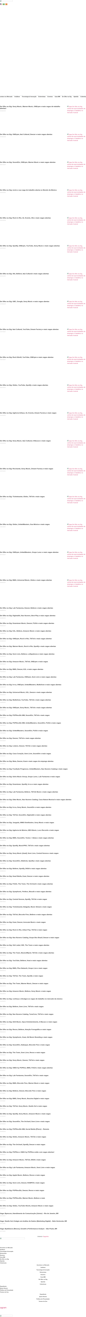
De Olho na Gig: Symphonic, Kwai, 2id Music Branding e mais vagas (26, 1037)
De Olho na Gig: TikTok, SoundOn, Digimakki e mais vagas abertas (25, 815)
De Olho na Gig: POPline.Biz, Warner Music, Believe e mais (22, 1198)
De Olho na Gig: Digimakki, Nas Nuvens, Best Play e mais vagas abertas (27, 615)
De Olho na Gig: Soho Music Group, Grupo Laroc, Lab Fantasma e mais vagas (30, 776)
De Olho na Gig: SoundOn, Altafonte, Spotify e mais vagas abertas (25, 861)
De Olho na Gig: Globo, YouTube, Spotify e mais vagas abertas (24, 385)
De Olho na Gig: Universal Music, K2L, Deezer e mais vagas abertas (26, 692)
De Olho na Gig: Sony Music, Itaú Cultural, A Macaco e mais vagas (25, 441)
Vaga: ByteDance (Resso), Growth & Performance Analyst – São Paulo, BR (28, 1229)
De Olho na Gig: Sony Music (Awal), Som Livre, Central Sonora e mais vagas (29, 853)
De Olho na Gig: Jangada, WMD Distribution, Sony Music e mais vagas (27, 822)
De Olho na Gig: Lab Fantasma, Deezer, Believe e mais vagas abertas (26, 608)
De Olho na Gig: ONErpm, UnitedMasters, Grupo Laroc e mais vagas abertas (29, 552)
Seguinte (46, 1236)
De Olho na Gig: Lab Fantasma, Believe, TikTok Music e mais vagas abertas (29, 792)
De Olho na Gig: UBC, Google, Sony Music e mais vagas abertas (24, 301)
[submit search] (83, 7)
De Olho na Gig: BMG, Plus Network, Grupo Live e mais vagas (23, 968)
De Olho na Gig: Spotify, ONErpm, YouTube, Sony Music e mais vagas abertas (30, 246)
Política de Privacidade (6, 1290)
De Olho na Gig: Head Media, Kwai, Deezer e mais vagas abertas (24, 876)
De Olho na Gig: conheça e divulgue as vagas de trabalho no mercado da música (31, 999)
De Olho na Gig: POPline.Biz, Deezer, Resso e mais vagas (22, 1190)
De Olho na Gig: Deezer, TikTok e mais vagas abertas (20, 738)
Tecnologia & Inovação (6, 1251)
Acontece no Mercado (6, 1247)
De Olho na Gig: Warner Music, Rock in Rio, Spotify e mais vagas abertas (28, 646)
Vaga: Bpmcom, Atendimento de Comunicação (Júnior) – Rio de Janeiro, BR (29, 1213)
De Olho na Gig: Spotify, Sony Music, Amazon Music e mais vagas (25, 1114)
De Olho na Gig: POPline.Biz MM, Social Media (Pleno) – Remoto (24, 1129)
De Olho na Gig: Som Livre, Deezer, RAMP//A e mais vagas (22, 1183)
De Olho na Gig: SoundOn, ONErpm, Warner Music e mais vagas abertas (28, 162)
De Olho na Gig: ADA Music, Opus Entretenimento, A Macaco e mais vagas (28, 1022)
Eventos (2, 1255)
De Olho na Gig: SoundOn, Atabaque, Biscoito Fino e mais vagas (25, 1045)
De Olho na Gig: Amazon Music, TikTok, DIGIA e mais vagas (23, 1160)
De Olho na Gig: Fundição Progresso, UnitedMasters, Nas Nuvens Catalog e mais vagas (34, 769)
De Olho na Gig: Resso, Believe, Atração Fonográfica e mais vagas (25, 1029)
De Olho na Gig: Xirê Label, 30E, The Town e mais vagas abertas (24, 945)
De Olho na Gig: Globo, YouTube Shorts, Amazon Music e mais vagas (26, 1206)
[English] (1, 4)
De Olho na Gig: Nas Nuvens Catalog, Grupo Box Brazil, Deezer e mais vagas (29, 937)
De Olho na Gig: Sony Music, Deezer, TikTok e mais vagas (22, 1060)
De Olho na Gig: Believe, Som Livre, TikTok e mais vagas (22, 1006)
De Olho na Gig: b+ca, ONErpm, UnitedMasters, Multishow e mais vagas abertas (30, 685)
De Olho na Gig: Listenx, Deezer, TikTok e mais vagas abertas (23, 746)
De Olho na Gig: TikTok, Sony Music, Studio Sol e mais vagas (23, 1106)
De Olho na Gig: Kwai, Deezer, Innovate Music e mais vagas (23, 922)
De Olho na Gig (4, 1259)
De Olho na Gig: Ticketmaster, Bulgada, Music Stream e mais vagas (26, 907)
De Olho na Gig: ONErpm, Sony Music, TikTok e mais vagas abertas (26, 707)
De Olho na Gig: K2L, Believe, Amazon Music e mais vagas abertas (25, 631)
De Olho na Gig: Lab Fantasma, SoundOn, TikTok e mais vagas (24, 1075)
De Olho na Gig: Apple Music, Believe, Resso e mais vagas (22, 1175)
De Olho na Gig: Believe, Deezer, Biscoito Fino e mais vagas (23, 1091)
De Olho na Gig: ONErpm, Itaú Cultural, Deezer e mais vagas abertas (26, 134)
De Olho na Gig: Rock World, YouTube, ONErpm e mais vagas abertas (26, 357)
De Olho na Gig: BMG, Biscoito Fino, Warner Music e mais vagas (24, 1083)
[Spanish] (6, 4)
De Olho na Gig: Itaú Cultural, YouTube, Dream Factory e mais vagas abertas (29, 329)
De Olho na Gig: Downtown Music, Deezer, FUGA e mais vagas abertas (27, 623)
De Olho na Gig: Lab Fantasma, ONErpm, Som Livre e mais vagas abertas (28, 677)
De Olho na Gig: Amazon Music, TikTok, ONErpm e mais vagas (24, 661)
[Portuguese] (4, 4)
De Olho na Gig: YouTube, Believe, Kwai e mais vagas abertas (23, 960)
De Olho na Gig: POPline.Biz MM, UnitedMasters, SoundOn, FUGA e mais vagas (30, 723)
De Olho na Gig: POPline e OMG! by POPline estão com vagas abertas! (27, 1152)
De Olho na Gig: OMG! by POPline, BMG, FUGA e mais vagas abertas (26, 1068)
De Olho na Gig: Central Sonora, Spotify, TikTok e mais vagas (23, 899)
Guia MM (2, 1257)
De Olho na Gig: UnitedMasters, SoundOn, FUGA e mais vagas (24, 730)
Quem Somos (4, 1288)
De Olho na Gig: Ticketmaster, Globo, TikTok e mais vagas (22, 496)
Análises (2, 1249)
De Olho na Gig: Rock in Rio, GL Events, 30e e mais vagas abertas (25, 218)
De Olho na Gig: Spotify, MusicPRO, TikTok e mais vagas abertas (25, 845)
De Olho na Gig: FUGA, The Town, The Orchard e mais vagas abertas (26, 884)
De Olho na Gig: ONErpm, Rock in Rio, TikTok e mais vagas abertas (26, 639)
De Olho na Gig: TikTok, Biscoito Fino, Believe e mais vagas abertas (26, 914)
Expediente (3, 1286)
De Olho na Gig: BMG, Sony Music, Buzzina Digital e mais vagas (24, 1098)
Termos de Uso (4, 1292)
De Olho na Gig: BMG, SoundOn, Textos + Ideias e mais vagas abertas (27, 838)
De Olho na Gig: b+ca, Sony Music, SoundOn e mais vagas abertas (25, 807)
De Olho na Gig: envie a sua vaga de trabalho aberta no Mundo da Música (28, 190)
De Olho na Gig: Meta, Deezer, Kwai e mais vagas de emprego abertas (26, 761)
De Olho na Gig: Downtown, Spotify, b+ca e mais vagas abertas (24, 784)
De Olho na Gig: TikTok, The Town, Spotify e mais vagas (21, 976)
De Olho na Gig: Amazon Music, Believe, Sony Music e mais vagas (25, 991)
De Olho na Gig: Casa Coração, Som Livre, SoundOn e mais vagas (25, 753)
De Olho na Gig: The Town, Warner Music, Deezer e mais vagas (24, 983)
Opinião (2, 1261)
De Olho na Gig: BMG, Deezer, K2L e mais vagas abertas (21, 669)
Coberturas (3, 1263)
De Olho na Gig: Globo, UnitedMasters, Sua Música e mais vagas (25, 524)
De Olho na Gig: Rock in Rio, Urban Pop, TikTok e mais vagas (23, 930)
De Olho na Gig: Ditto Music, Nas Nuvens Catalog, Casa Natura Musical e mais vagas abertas (35, 799)
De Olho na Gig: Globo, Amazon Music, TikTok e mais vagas (23, 1137)
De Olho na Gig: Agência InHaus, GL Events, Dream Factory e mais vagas (28, 413)
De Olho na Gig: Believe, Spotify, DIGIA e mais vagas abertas (23, 868)
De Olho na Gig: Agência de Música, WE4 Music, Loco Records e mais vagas (29, 830)
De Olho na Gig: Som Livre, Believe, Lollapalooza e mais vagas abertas (27, 654)
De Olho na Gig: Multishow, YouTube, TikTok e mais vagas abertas (25, 700)
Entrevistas (3, 1253)
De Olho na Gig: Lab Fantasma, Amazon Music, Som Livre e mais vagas (27, 1167)
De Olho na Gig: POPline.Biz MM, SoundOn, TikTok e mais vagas (25, 715)
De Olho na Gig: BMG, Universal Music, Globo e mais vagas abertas (26, 580)
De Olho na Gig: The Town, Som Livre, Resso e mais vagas (22, 1052)
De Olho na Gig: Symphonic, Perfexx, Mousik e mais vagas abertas (25, 891)
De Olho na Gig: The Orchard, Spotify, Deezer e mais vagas (22, 1144)
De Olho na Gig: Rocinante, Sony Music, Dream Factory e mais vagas (26, 469)
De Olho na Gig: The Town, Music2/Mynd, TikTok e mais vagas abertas (27, 953)
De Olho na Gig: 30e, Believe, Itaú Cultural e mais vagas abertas (24, 274)
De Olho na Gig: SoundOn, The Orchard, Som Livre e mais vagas (25, 1121)
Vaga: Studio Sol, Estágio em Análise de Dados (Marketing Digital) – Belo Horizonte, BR (33, 1221)
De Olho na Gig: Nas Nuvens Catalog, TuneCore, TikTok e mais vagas (26, 1014)
